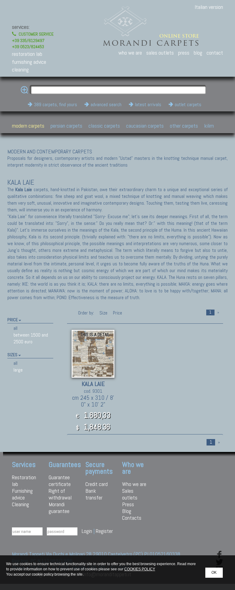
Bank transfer (94, 494)
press (183, 52)
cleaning (20, 69)
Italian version (209, 6)
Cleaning (20, 504)
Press (128, 504)
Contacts (131, 517)
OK (214, 572)
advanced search (106, 104)
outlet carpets (188, 104)
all (15, 328)
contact (215, 52)
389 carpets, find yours (55, 104)
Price (117, 313)
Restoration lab (24, 481)
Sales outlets (129, 494)
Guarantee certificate (60, 481)
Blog (126, 511)
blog (198, 52)
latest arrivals (148, 104)
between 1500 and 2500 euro (30, 338)
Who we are (134, 484)
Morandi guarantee (59, 508)
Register (104, 530)
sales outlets (160, 52)
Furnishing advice (22, 494)
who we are (130, 52)
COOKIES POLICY (139, 569)
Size (103, 313)
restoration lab (27, 53)
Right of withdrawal (60, 494)
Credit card (96, 484)
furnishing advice (29, 61)
